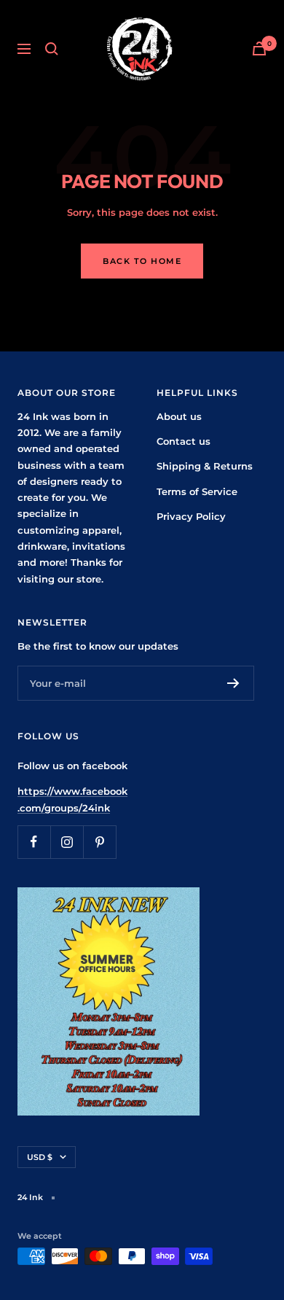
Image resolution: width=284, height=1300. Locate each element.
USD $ (39, 1157)
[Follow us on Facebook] (33, 841)
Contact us (183, 441)
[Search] (51, 48)
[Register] (233, 683)
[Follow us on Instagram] (66, 841)
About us (179, 416)
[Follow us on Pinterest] (99, 841)
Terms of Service (197, 491)
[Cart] (259, 48)
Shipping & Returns (205, 466)
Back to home (142, 261)
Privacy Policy (191, 516)
